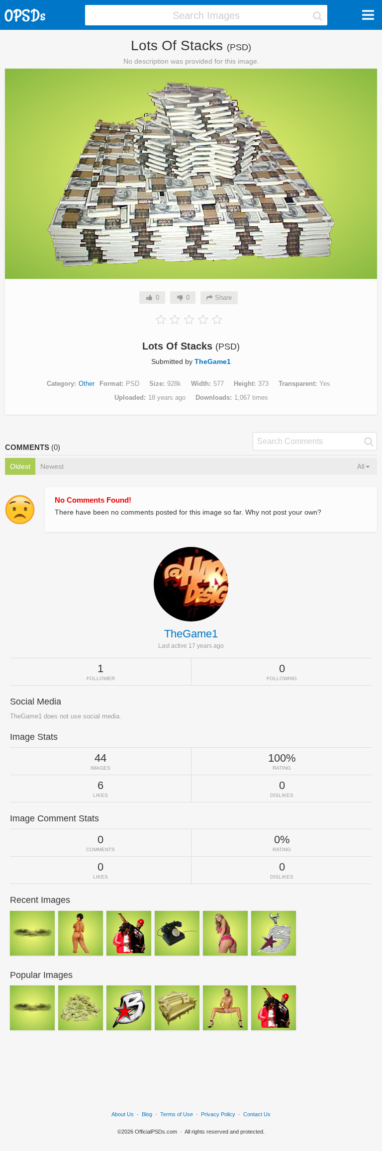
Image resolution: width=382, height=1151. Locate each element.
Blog (147, 1114)
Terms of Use (176, 1114)
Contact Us (257, 1114)
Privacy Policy (218, 1114)
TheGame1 (212, 361)
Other (87, 383)
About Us (122, 1114)
